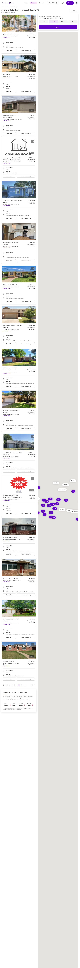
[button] (73, 480)
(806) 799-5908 (6, 205)
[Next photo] (34, 23)
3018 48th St (6, 74)
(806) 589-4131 (6, 37)
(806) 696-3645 (6, 247)
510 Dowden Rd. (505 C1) (10, 537)
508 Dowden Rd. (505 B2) (10, 578)
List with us (54, 3)
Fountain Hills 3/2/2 (8, 661)
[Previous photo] (3, 23)
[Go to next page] (34, 685)
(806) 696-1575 (6, 500)
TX (6, 7)
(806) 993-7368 (6, 415)
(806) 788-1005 (6, 78)
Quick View (9, 50)
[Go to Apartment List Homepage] (7, 3)
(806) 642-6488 (6, 163)
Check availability (26, 50)
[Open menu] (76, 3)
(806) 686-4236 (6, 288)
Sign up (70, 3)
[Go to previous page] (3, 685)
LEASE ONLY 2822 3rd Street (11, 285)
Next (57, 27)
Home (3, 7)
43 (31, 685)
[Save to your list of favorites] (32, 17)
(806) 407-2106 (6, 120)
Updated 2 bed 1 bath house (11, 34)
